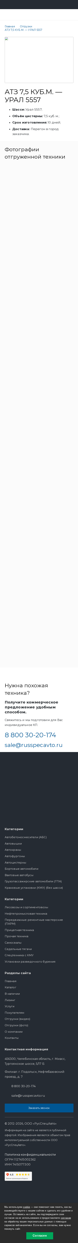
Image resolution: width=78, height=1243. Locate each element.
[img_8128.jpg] (39, 302)
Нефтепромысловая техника (26, 913)
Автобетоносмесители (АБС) (26, 837)
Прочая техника (16, 936)
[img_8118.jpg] (39, 247)
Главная (10, 981)
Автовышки (13, 843)
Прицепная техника (19, 930)
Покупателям (14, 1012)
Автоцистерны (15, 862)
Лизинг (10, 1000)
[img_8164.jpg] (39, 579)
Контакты (12, 1038)
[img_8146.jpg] (39, 358)
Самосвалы (13, 942)
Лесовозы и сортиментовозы (26, 907)
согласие (66, 1218)
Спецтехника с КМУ (19, 955)
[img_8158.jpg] (39, 468)
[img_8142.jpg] (39, 192)
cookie (26, 1207)
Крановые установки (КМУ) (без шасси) (34, 887)
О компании (14, 1031)
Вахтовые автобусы (19, 875)
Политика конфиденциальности (30, 1154)
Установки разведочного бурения (30, 961)
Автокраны (13, 849)
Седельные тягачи (18, 949)
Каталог (10, 987)
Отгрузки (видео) (17, 1019)
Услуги (10, 1006)
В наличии (12, 993)
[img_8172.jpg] (39, 413)
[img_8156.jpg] (39, 524)
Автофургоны (15, 856)
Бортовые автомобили (21, 868)
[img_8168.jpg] (39, 634)
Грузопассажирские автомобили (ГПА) (33, 881)
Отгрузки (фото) (16, 1025)
